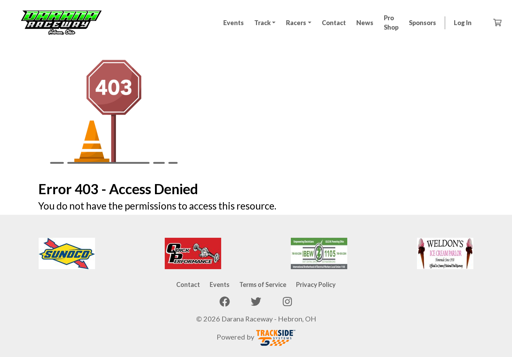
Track (262, 22)
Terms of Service (262, 284)
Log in (463, 22)
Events (233, 22)
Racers (296, 22)
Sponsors (422, 22)
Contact (334, 22)
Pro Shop (391, 22)
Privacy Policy (316, 284)
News (364, 22)
